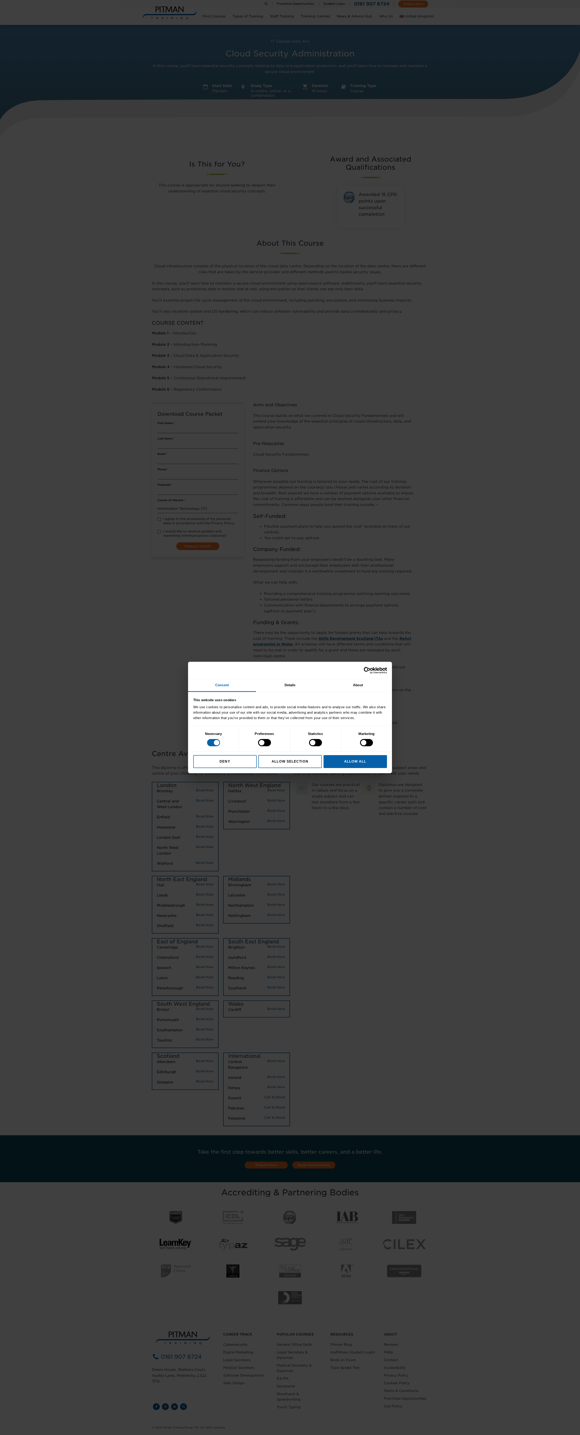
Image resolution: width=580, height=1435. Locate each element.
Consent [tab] (222, 685)
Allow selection (290, 761)
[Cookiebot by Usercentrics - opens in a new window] (367, 670)
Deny (225, 761)
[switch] (264, 742)
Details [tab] (290, 685)
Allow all (355, 761)
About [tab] (358, 685)
